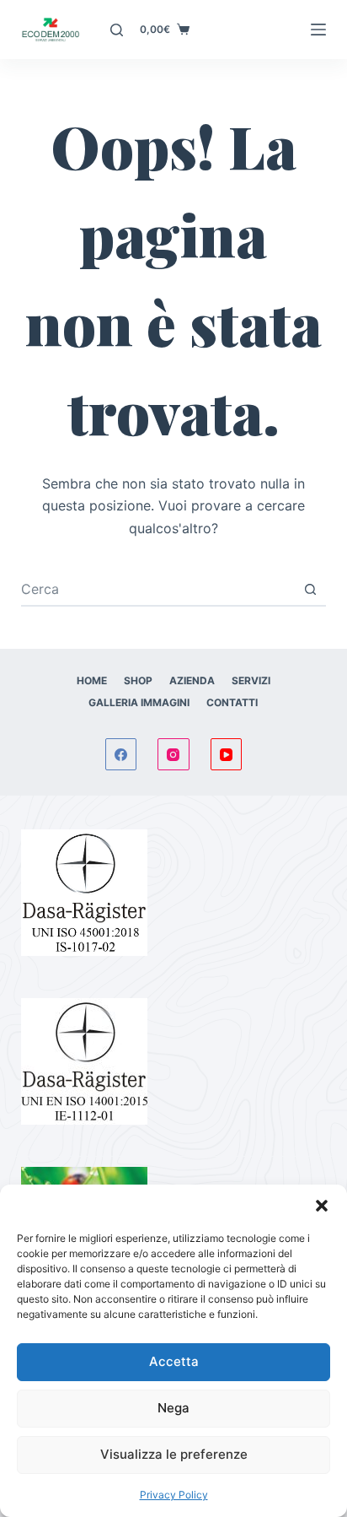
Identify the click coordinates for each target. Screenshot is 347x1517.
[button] (321, 1205)
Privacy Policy (174, 1494)
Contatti (232, 702)
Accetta (174, 1361)
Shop (138, 680)
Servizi (251, 680)
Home (92, 680)
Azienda (192, 680)
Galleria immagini (139, 702)
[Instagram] (173, 754)
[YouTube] (227, 754)
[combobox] (158, 589)
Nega (173, 1408)
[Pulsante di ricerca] (310, 589)
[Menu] (318, 29)
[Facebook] (121, 754)
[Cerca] (116, 30)
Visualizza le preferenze (174, 1454)
